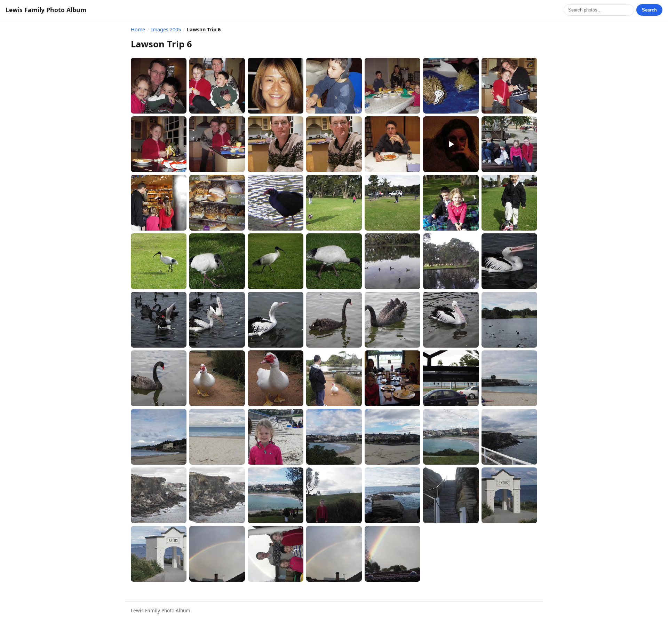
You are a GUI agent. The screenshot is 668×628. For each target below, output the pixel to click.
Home (138, 29)
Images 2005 (166, 29)
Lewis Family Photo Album (46, 10)
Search (649, 10)
